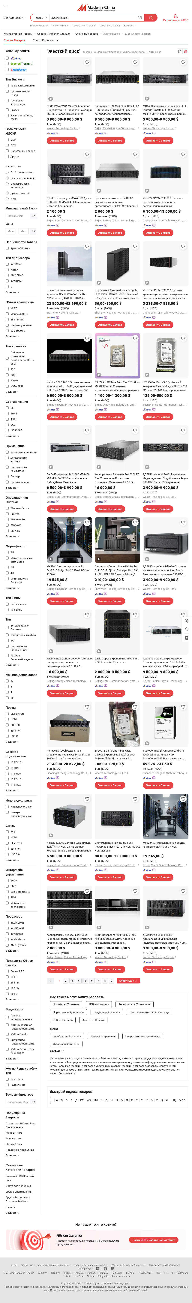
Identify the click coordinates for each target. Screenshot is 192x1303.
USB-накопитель (99, 1004)
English (30, 1272)
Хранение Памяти (93, 1020)
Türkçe (90, 1276)
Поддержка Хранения (107, 1012)
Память (10, 1207)
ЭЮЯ (182, 1100)
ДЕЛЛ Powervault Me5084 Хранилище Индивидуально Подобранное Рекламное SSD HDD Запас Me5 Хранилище (164, 939)
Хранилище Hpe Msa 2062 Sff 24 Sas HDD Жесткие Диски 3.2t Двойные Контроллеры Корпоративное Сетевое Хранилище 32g (117, 110)
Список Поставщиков (45, 40)
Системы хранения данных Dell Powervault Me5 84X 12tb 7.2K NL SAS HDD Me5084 (117, 846)
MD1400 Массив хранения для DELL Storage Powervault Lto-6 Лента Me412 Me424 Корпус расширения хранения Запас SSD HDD (165, 110)
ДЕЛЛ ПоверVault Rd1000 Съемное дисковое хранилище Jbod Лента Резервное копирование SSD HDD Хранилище (164, 570)
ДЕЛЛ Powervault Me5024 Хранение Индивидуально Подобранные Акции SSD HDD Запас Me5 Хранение (69, 109)
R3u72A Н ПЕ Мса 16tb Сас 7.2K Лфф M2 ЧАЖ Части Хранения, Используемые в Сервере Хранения (117, 386)
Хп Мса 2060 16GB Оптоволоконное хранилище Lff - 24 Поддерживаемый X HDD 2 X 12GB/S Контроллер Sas (69, 386)
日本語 (67, 1272)
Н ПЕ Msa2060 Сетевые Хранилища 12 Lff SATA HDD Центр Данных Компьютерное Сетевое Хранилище (69, 846)
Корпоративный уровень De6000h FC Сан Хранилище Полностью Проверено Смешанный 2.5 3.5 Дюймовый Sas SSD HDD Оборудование (117, 478)
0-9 (51, 1100)
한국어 (159, 1272)
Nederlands (182, 1272)
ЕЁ (82, 1100)
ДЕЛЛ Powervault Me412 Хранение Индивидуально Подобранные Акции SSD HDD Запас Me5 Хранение (165, 478)
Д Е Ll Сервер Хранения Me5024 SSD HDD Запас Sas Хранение (117, 660)
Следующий (127, 980)
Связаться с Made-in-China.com (128, 1265)
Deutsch (104, 1272)
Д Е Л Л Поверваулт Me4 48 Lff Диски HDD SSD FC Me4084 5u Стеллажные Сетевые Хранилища (69, 202)
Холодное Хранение (110, 25)
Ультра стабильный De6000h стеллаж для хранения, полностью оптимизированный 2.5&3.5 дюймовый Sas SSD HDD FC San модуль (69, 662)
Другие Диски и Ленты (19, 1191)
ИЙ (96, 1100)
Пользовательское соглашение (53, 1265)
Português (117, 1272)
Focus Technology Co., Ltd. (92, 1283)
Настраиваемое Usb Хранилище (149, 1012)
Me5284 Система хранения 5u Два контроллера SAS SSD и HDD (164, 844)
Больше (55, 1050)
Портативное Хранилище (68, 1012)
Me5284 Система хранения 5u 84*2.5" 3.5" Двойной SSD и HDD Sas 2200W (68, 570)
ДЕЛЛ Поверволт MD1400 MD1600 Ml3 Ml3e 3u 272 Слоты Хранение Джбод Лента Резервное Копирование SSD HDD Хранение (115, 939)
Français (79, 1272)
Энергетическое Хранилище (142, 1036)
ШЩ (173, 1100)
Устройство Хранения (66, 1004)
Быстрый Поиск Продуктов (163, 1265)
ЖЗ (89, 1100)
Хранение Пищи (59, 25)
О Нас (14, 1265)
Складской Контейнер (66, 1044)
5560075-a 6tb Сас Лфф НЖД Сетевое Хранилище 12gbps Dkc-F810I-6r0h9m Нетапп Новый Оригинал (115, 754)
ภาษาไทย (78, 1276)
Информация (85, 1268)
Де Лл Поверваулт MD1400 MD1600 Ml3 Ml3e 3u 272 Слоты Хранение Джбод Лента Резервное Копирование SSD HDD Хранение (68, 478)
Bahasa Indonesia (121, 1276)
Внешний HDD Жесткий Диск (20, 1178)
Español (91, 1272)
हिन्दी (68, 1276)
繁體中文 (55, 1272)
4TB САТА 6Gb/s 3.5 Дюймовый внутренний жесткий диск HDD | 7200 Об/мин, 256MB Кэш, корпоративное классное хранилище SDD (165, 386)
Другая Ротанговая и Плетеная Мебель (18, 1199)
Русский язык (145, 1272)
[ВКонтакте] (98, 1268)
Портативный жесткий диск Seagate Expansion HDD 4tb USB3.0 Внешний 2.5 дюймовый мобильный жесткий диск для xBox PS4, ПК (116, 294)
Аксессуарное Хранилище (134, 1004)
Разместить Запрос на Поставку (154, 1239)
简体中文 (42, 1272)
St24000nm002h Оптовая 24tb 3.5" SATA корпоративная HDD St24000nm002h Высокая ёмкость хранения (164, 754)
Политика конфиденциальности (91, 1265)
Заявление (27, 1265)
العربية (169, 1272)
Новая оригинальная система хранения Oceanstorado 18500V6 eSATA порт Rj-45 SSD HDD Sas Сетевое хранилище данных (67, 294)
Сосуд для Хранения (18, 1186)
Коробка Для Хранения (83, 25)
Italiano (130, 1272)
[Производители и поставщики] (96, 7)
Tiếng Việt (103, 1276)
